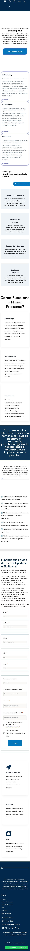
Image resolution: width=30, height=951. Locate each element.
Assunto (6, 701)
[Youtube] (15, 927)
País (4, 653)
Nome (4, 612)
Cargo (4, 664)
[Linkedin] (3, 927)
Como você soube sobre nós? (12, 713)
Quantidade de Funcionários (12, 689)
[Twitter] (18, 927)
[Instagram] (6, 927)
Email (5, 638)
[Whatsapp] (9, 927)
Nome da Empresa (9, 679)
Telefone (5, 623)
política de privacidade (12, 727)
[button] (16, 947)
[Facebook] (12, 927)
